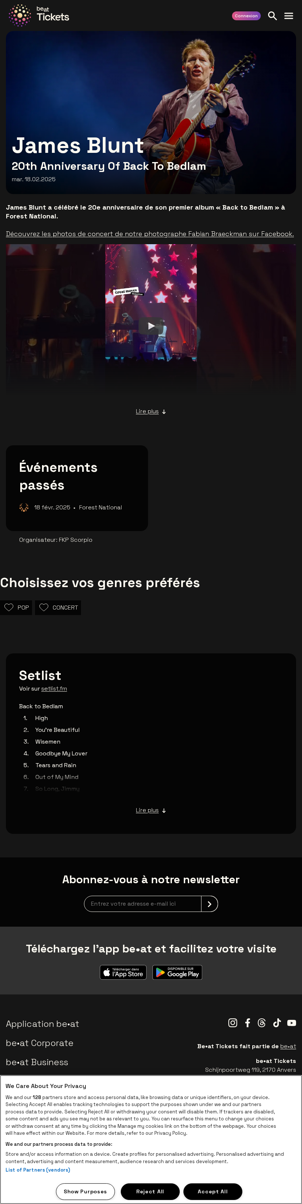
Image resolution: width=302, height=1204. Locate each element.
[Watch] (151, 326)
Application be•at (42, 1023)
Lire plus (147, 411)
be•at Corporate (40, 1043)
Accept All (213, 1191)
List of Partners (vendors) (38, 1170)
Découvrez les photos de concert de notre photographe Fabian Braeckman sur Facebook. (150, 233)
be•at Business (37, 1062)
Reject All (150, 1191)
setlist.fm (54, 688)
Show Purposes (85, 1191)
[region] (151, 1139)
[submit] (209, 904)
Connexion (246, 16)
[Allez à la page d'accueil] (39, 15)
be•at (288, 1046)
